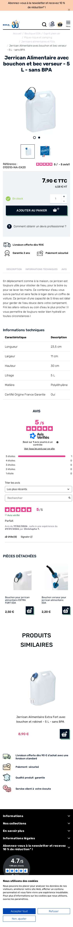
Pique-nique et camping (38, 37)
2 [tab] (39, 138)
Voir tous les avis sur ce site (39, 448)
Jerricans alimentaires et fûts (38, 41)
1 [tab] (34, 137)
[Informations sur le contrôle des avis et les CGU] (57, 442)
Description (14, 269)
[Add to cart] (64, 734)
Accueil (17, 33)
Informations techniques (42, 269)
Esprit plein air (52, 33)
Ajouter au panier (32, 210)
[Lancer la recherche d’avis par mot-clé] (69, 498)
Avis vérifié (13, 515)
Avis (64, 269)
